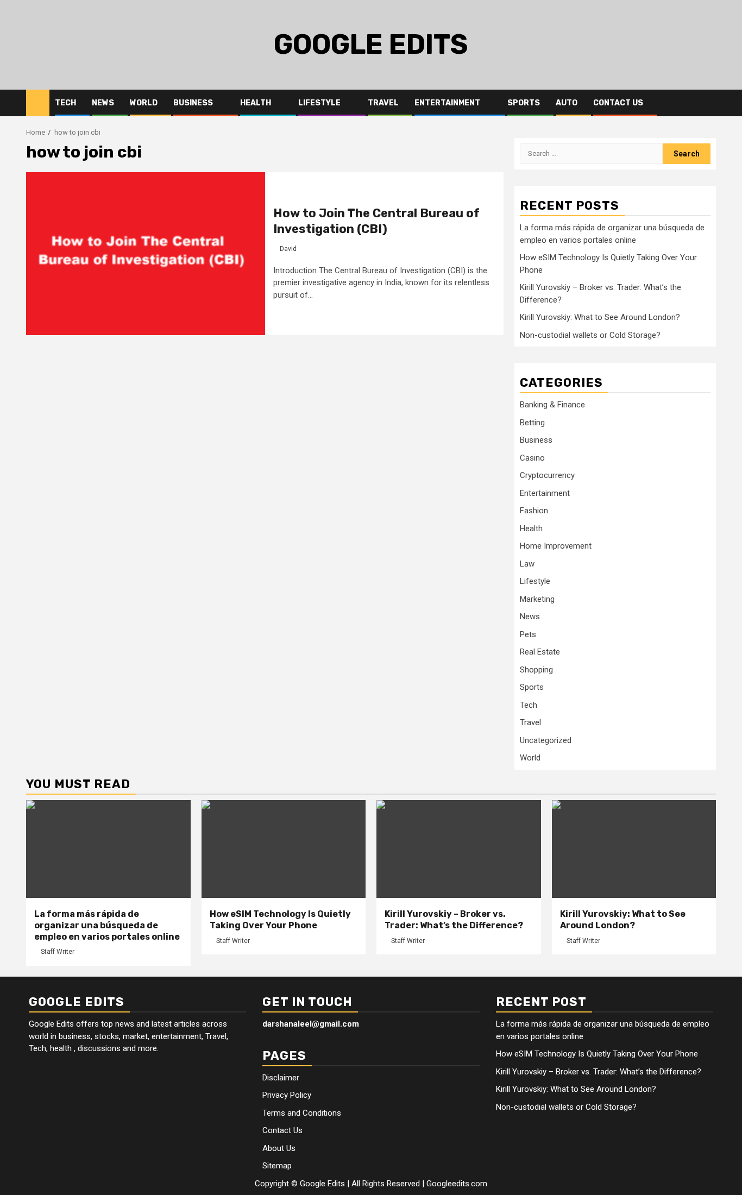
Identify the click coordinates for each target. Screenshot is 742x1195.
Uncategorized (545, 740)
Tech (65, 103)
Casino (532, 458)
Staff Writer (57, 951)
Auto (566, 103)
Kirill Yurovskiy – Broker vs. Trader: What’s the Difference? (454, 919)
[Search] (708, 103)
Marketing (537, 599)
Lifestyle (319, 103)
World (144, 103)
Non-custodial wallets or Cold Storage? (590, 335)
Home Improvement (556, 546)
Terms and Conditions (301, 1113)
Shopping (536, 670)
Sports (523, 103)
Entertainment (447, 103)
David (288, 249)
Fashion (534, 510)
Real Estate (540, 652)
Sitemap (277, 1166)
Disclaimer (280, 1078)
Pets (528, 634)
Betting (532, 422)
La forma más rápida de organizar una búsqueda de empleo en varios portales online (107, 925)
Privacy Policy (286, 1095)
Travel (383, 103)
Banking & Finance (552, 405)
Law (527, 564)
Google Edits (371, 44)
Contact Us (618, 103)
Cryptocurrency (547, 475)
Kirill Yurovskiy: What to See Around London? (600, 317)
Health (255, 103)
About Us (278, 1148)
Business (193, 103)
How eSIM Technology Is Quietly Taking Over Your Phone (280, 919)
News (103, 103)
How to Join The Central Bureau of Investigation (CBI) (376, 221)
